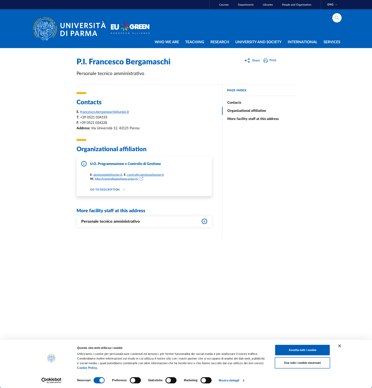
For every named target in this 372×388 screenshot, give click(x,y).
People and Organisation (296, 4)
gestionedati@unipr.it (107, 174)
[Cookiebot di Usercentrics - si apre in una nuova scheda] (51, 380)
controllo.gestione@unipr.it (145, 174)
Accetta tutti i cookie (302, 350)
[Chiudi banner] (339, 345)
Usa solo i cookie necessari (302, 362)
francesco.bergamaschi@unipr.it (104, 112)
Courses (224, 4)
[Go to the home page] (71, 28)
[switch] (135, 380)
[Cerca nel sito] (337, 17)
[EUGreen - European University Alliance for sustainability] (130, 28)
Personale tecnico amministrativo (110, 221)
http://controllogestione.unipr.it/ (117, 178)
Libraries (268, 4)
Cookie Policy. (87, 367)
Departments (246, 4)
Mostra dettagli (229, 380)
